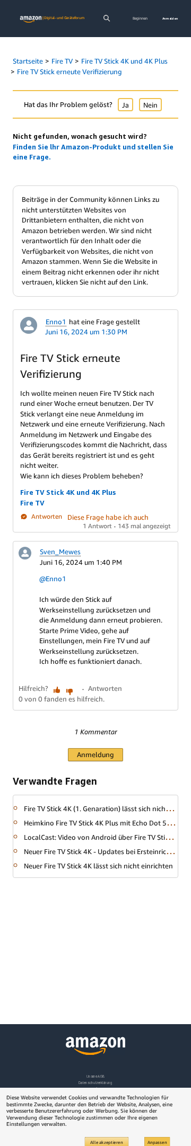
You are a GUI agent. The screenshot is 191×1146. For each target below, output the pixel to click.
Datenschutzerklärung (95, 1083)
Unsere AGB (95, 1076)
